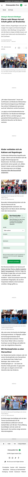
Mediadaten (6, 469)
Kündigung (5, 471)
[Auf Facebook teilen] (15, 47)
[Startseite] (3, 444)
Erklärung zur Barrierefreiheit (17, 469)
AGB (16, 467)
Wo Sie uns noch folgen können (15, 461)
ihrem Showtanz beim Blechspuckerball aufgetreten (11, 170)
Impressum (17, 471)
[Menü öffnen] (1, 5)
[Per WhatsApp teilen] (22, 48)
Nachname (5, 241)
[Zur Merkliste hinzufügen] (26, 47)
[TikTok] (15, 458)
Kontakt (11, 471)
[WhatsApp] (12, 458)
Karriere (12, 467)
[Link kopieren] (12, 47)
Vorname (5, 234)
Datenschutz (22, 467)
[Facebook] (18, 458)
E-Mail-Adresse (6, 248)
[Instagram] (9, 458)
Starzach (4, 9)
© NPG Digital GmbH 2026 (14, 453)
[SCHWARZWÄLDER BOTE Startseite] (14, 5)
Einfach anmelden (14, 261)
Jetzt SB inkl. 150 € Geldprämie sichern (14, 1)
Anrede (4, 227)
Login (25, 5)
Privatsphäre (5, 467)
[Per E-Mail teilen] (19, 47)
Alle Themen (10, 9)
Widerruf (23, 471)
